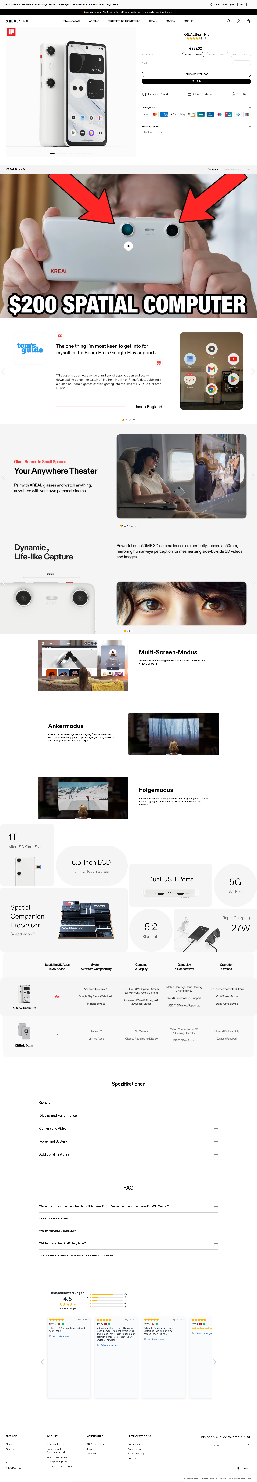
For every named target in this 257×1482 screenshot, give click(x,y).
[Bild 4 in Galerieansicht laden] (71, 153)
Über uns (132, 1458)
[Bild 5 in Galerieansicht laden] (77, 153)
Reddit (90, 1449)
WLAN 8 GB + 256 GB (217, 55)
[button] (228, 21)
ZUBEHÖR (188, 21)
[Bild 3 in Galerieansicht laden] (64, 153)
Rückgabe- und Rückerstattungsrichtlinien (235, 1479)
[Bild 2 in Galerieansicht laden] (58, 153)
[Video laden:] (128, 246)
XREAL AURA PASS (71, 21)
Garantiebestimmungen (57, 1457)
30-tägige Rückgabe (202, 94)
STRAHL (153, 21)
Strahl (8, 1463)
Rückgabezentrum (136, 1444)
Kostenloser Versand (158, 94)
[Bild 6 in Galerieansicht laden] (83, 153)
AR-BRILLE (94, 21)
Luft (8, 1458)
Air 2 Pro (10, 1449)
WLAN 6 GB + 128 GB (193, 55)
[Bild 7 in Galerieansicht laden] (89, 153)
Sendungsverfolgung (137, 1454)
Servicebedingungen (190, 1479)
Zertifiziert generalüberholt (124, 21)
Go (241, 4)
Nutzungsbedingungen (57, 1462)
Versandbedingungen (56, 1444)
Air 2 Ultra (10, 1444)
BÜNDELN (170, 21)
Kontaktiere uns (135, 1449)
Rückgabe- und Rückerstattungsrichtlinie (58, 1450)
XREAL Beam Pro (13, 1468)
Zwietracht (92, 1454)
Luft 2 (8, 1454)
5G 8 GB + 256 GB (240, 55)
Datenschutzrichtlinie (209, 1479)
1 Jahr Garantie (244, 94)
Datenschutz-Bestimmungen (60, 1466)
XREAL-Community (95, 1444)
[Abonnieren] (247, 1445)
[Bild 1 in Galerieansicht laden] (52, 153)
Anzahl (145, 63)
